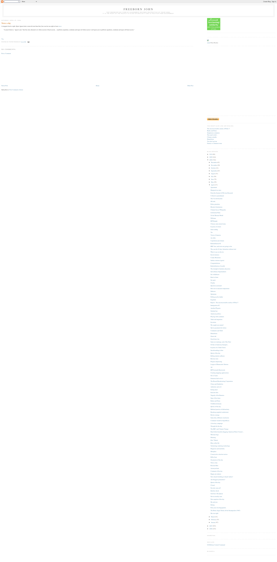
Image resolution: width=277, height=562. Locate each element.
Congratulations (215, 263)
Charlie (213, 283)
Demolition (210, 139)
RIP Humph (214, 221)
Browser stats (214, 359)
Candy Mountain (216, 258)
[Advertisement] (17, 69)
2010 (211, 154)
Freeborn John (138, 9)
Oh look (213, 201)
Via (2, 39)
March (213, 517)
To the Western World (217, 215)
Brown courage (215, 415)
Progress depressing (216, 361)
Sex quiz (213, 280)
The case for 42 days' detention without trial (223, 249)
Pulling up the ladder (217, 297)
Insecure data (214, 392)
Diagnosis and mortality (218, 449)
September (214, 171)
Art (211, 367)
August (213, 174)
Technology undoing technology (220, 446)
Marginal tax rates (216, 190)
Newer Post (4, 86)
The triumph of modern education (220, 269)
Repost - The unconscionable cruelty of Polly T (224, 302)
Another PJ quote (216, 308)
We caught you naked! (217, 325)
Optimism (213, 294)
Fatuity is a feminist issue (214, 143)
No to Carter (214, 376)
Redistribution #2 (216, 243)
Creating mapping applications (220, 373)
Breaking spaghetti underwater (220, 412)
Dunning (213, 437)
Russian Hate (214, 465)
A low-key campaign (217, 423)
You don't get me (212, 141)
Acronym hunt (215, 468)
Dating (213, 505)
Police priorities (215, 204)
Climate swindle (212, 137)
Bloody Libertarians (216, 207)
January (213, 522)
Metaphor (213, 451)
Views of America (216, 235)
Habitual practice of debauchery (220, 409)
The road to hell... (212, 135)
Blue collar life (215, 443)
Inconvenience (215, 255)
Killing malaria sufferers (218, 356)
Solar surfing (214, 229)
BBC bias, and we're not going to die (221, 246)
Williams (213, 218)
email (208, 43)
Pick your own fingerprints (218, 508)
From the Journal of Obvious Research (222, 193)
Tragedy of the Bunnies (217, 395)
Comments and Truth (217, 331)
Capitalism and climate (217, 241)
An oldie (213, 238)
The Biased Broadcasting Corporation (222, 381)
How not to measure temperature (220, 288)
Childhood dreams (216, 404)
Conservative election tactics (219, 454)
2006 (211, 529)
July (212, 176)
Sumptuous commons (213, 133)
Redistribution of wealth (218, 266)
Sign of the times (215, 398)
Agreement (214, 187)
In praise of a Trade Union (218, 347)
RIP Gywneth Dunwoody (218, 370)
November (214, 165)
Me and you (214, 502)
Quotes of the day (216, 406)
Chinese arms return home (218, 224)
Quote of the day (215, 353)
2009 (211, 157)
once (60, 26)
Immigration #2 (215, 305)
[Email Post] (28, 42)
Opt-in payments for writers (218, 328)
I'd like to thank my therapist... (219, 345)
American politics (216, 314)
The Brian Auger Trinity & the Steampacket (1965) (225, 510)
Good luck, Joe (215, 339)
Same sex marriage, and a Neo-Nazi (221, 342)
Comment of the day (216, 471)
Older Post (190, 86)
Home (97, 86)
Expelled (213, 300)
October (213, 168)
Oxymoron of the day (217, 460)
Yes (212, 232)
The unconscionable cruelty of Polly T (218, 129)
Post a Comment (6, 53)
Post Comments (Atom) (16, 90)
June (212, 179)
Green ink (213, 336)
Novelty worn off (216, 488)
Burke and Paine (212, 131)
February (214, 519)
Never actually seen (216, 496)
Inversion (213, 322)
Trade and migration (216, 319)
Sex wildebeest (215, 274)
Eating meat (214, 390)
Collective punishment (217, 196)
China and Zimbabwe (217, 384)
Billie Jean (214, 457)
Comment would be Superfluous (220, 421)
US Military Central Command (216, 545)
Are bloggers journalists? (218, 480)
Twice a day (6, 23)
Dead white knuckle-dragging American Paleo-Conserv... (227, 432)
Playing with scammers (217, 317)
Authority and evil (216, 387)
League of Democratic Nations (219, 364)
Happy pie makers (216, 474)
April (212, 185)
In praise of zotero (216, 227)
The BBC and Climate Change (219, 429)
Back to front (214, 277)
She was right (214, 513)
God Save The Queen (217, 494)
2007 (211, 526)
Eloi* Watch (214, 440)
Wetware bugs (215, 435)
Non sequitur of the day (217, 499)
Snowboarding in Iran (217, 350)
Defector (213, 291)
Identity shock (215, 491)
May (212, 182)
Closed (213, 485)
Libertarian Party (215, 213)
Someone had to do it (217, 378)
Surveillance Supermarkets (218, 272)
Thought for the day (216, 426)
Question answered (216, 286)
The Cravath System (216, 199)
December (214, 162)
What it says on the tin (217, 252)
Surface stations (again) (217, 260)
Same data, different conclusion (220, 418)
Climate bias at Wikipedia (218, 210)
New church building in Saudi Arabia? (222, 477)
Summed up (214, 311)
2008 (211, 160)
